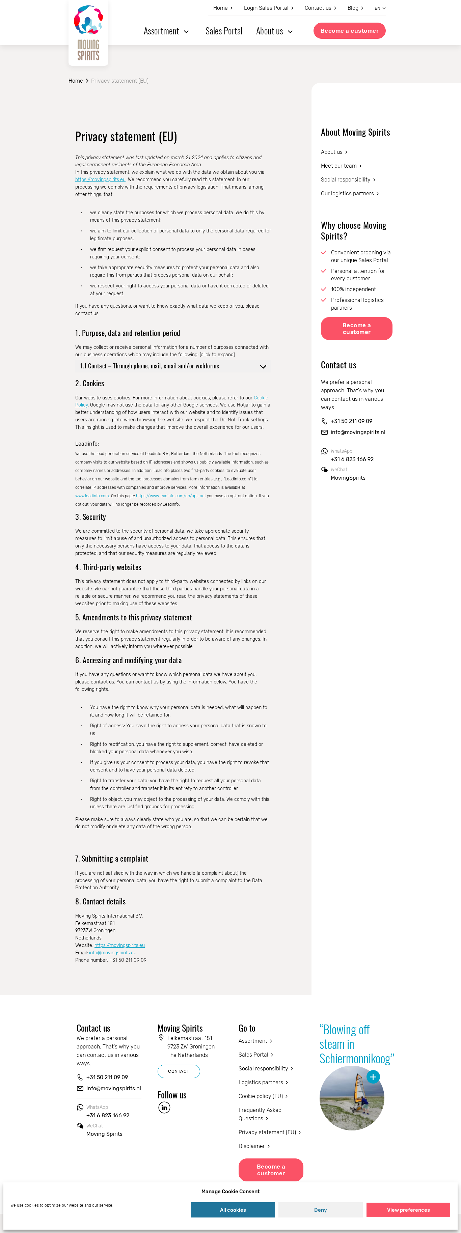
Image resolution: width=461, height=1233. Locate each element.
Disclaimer (252, 1146)
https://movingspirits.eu (100, 180)
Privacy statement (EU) (267, 1132)
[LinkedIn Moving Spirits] (164, 1107)
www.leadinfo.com (92, 496)
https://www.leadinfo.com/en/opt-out (171, 496)
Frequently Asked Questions (260, 1114)
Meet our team (339, 166)
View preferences (408, 1210)
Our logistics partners (347, 193)
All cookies (233, 1210)
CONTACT (179, 1071)
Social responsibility (346, 179)
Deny (320, 1210)
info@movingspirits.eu (112, 953)
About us (269, 30)
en (377, 8)
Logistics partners (261, 1082)
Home (220, 8)
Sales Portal (224, 30)
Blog (353, 8)
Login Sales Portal (266, 8)
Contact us (318, 8)
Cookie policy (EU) (261, 1096)
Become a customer (350, 30)
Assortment (161, 30)
